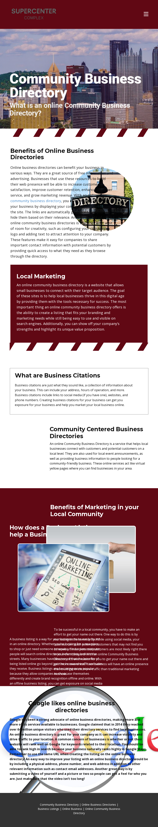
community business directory (35, 200)
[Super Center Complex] (34, 14)
